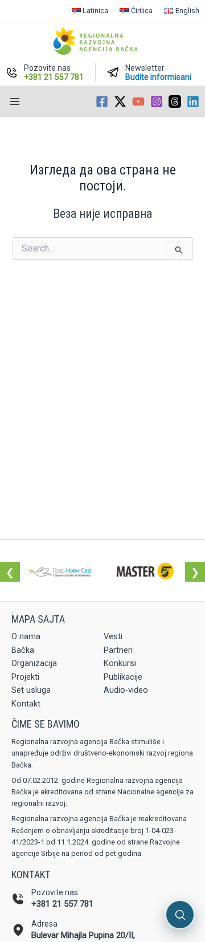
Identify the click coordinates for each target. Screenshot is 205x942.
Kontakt (25, 704)
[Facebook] (102, 101)
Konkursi (120, 663)
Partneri (118, 650)
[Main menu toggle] (15, 101)
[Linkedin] (193, 101)
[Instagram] (156, 101)
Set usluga (31, 690)
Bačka (22, 650)
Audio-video (126, 690)
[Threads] (175, 101)
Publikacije (123, 677)
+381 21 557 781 (62, 904)
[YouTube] (138, 101)
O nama (25, 636)
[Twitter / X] (120, 101)
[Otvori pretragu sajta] (180, 914)
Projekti (25, 677)
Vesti (113, 636)
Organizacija (34, 663)
